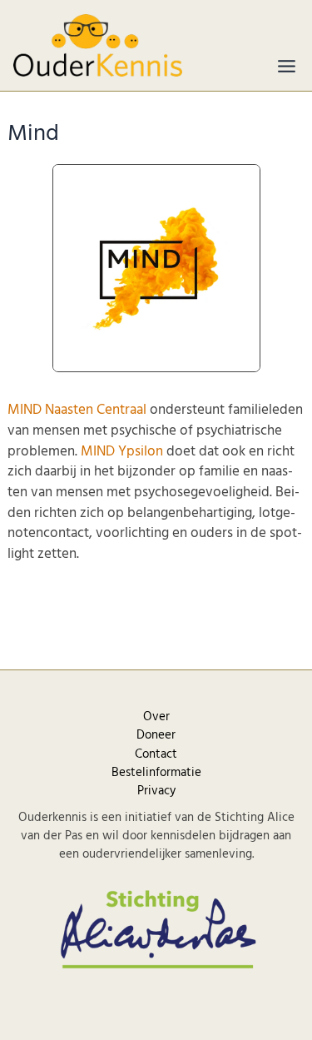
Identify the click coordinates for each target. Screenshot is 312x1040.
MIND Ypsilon (122, 451)
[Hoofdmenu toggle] (286, 66)
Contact (156, 754)
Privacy (156, 791)
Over (156, 717)
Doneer (156, 735)
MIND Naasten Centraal (76, 410)
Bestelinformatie (156, 773)
